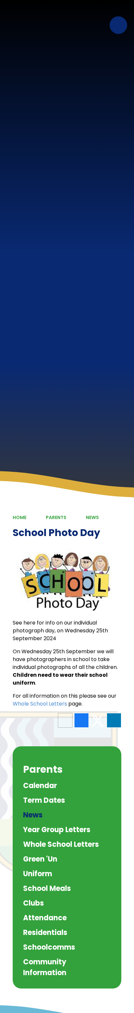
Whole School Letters (40, 703)
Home (19, 517)
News (92, 517)
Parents (56, 517)
